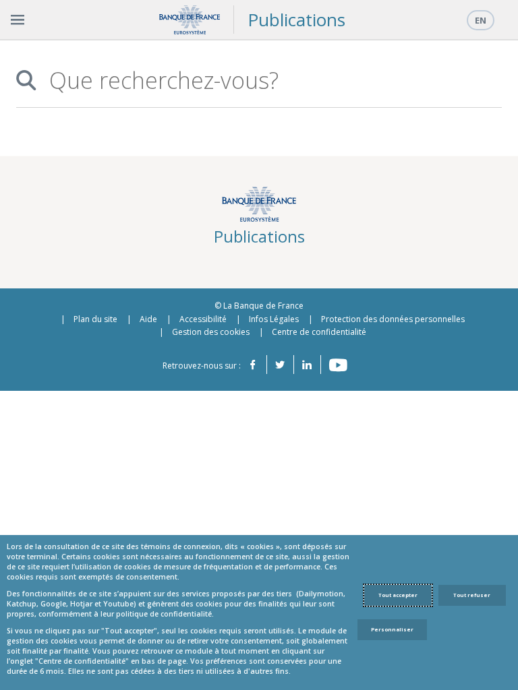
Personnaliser (392, 629)
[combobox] (267, 80)
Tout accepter (398, 595)
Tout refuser (471, 595)
